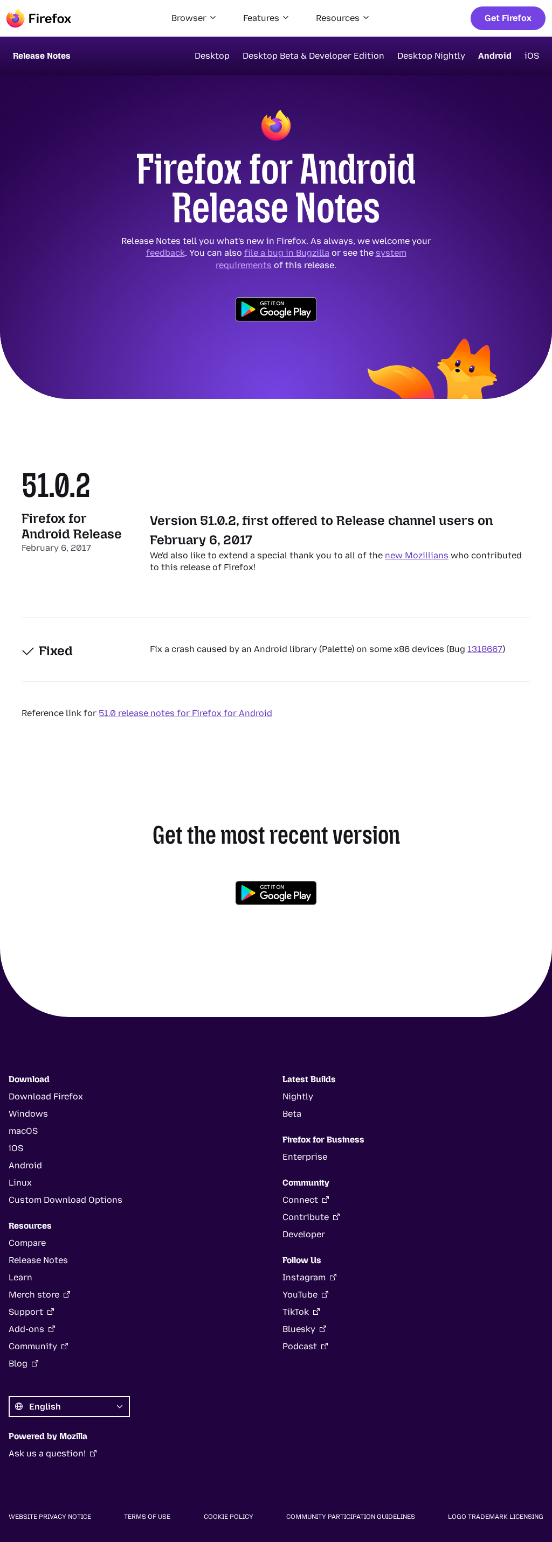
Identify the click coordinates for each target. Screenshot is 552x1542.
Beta (291, 1114)
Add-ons (26, 1329)
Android (495, 56)
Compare (27, 1243)
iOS (532, 56)
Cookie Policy (228, 1516)
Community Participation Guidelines (350, 1516)
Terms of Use (147, 1516)
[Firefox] (38, 18)
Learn (20, 1277)
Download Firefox (46, 1096)
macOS (23, 1131)
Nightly (297, 1096)
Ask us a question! (47, 1453)
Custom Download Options (65, 1200)
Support (26, 1312)
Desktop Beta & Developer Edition (313, 56)
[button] (194, 18)
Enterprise (304, 1157)
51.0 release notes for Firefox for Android (185, 713)
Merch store (34, 1294)
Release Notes (38, 1260)
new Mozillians (416, 555)
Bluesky (298, 1329)
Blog (18, 1363)
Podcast (299, 1346)
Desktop (212, 56)
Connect (300, 1200)
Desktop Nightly (431, 56)
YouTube (300, 1294)
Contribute (305, 1217)
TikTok (295, 1312)
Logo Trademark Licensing (495, 1516)
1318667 (484, 649)
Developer (303, 1234)
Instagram (304, 1277)
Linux (20, 1182)
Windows (28, 1114)
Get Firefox (508, 18)
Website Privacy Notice (50, 1516)
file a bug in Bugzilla (286, 253)
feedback (165, 253)
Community (33, 1346)
